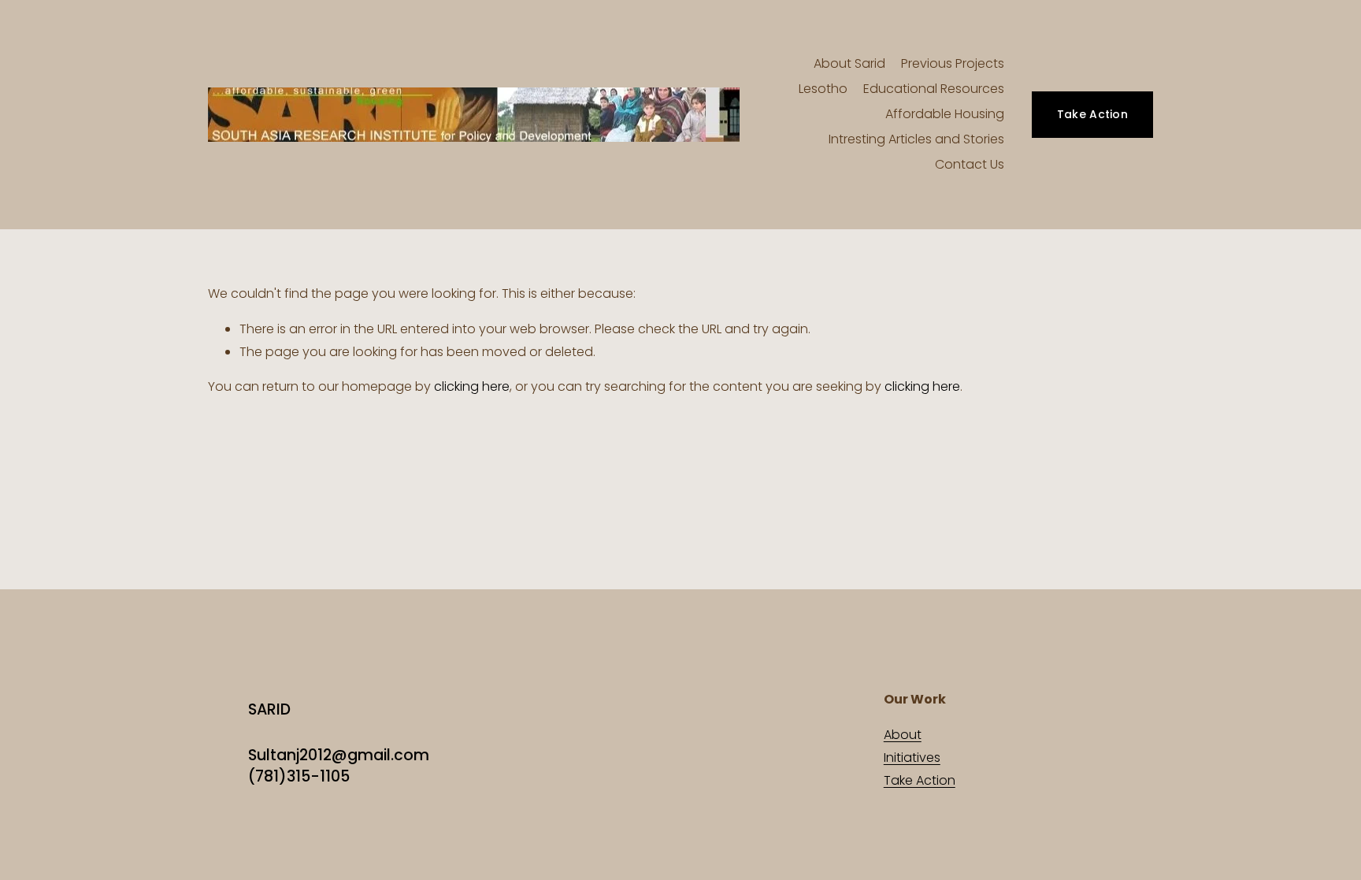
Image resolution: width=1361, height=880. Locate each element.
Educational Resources (933, 89)
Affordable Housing (944, 114)
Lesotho (823, 89)
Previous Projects (952, 63)
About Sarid (849, 63)
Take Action (1092, 114)
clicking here (472, 386)
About (903, 735)
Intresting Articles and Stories (916, 139)
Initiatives (912, 757)
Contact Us (969, 164)
